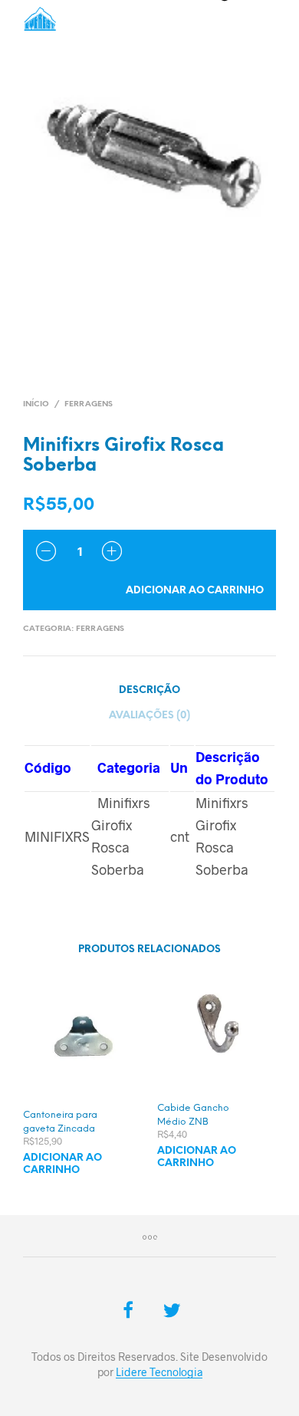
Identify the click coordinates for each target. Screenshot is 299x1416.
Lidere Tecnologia (159, 1372)
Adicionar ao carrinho (195, 591)
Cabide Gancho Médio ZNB (193, 1115)
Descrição (149, 690)
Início (36, 404)
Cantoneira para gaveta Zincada (60, 1122)
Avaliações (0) (149, 716)
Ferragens (88, 404)
